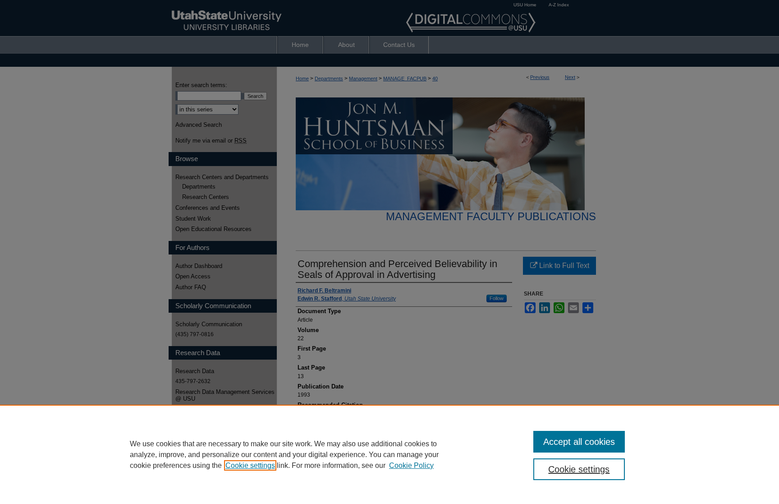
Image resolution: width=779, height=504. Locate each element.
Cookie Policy (411, 465)
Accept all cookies (579, 442)
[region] (389, 454)
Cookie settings (250, 465)
